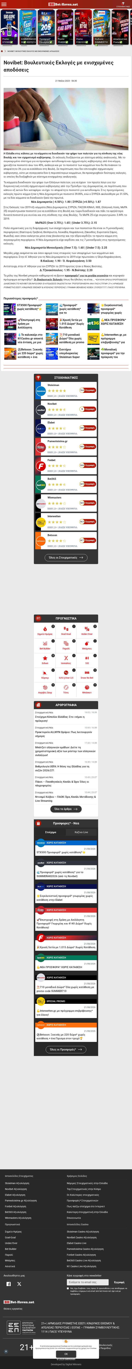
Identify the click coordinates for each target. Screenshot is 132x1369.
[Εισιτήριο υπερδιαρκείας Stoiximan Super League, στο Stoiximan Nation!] (52, 354)
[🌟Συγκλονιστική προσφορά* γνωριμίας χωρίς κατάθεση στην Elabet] (93, 309)
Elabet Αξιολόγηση (15, 1195)
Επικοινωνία (74, 1218)
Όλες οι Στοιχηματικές (63, 557)
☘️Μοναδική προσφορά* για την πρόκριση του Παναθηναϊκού (113, 353)
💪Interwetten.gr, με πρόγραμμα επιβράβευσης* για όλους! (113, 338)
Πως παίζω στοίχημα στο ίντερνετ (86, 1206)
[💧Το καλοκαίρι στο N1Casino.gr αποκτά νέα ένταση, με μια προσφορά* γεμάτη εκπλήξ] (10, 339)
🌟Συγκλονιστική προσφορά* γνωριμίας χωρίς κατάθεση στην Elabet (112, 309)
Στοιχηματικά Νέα (44, 712)
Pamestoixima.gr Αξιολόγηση (21, 1200)
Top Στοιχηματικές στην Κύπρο (84, 1189)
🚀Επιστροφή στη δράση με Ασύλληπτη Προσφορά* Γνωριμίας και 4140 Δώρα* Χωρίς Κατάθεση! (30, 324)
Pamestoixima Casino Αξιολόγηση (85, 1249)
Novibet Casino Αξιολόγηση (82, 1237)
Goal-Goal (10, 1237)
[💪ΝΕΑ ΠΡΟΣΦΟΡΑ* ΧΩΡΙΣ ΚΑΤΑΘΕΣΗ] (93, 324)
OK (66, 1354)
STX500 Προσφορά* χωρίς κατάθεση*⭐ (29, 307)
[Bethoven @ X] (19, 1284)
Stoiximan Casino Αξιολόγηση (83, 1231)
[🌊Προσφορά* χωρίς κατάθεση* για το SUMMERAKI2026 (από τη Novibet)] (52, 309)
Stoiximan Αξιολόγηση (17, 1183)
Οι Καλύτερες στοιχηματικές (83, 1195)
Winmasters (54, 497)
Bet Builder (10, 1249)
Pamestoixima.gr (57, 441)
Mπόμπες (10, 1260)
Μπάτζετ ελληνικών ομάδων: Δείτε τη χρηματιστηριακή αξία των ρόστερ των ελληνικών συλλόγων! (65, 751)
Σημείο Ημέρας (13, 1231)
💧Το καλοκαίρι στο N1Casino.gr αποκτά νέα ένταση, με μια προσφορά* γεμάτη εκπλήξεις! (30, 338)
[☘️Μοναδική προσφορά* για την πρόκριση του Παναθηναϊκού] (93, 354)
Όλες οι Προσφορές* (63, 1049)
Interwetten (54, 516)
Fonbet (51, 460)
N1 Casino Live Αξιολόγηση (81, 1266)
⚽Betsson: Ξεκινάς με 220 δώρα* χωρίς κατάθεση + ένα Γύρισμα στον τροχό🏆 (30, 353)
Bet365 (52, 478)
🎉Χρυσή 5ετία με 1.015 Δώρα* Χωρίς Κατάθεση (71, 323)
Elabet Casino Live (76, 1243)
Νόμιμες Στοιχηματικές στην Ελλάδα (87, 1183)
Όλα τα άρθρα (63, 809)
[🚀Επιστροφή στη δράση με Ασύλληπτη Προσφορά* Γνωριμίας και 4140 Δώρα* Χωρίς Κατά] (10, 324)
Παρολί (9, 1254)
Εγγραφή (119, 1282)
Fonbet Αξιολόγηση (15, 1206)
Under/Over (11, 1243)
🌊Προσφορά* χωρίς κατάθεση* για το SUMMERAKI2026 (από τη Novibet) (70, 309)
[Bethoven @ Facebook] (8, 1284)
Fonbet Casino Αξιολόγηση (81, 1254)
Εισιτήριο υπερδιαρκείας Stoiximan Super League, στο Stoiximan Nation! (70, 353)
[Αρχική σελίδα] (2, 51)
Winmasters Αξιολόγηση (18, 1218)
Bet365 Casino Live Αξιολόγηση (84, 1260)
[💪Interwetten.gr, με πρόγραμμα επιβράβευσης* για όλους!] (93, 339)
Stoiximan (53, 385)
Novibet (52, 403)
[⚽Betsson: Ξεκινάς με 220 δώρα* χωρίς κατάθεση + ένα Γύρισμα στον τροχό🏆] (10, 354)
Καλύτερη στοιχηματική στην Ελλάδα (87, 1212)
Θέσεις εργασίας (13, 1308)
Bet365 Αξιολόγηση (15, 1212)
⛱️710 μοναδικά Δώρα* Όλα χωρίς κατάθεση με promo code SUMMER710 (71, 338)
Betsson (52, 535)
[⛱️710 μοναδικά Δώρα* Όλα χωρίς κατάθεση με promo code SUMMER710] (52, 339)
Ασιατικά (10, 1266)
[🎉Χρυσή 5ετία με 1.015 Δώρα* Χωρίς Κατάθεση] (52, 324)
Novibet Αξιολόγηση (16, 1189)
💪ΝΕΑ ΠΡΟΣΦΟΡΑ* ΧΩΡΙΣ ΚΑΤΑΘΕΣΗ (113, 321)
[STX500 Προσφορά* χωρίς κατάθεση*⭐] (10, 309)
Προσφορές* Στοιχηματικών (82, 1200)
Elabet (51, 422)
